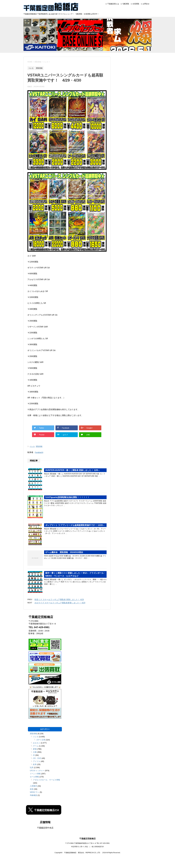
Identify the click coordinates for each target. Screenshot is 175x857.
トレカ (32, 446)
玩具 (31, 767)
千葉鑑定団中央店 (45, 828)
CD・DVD (37, 758)
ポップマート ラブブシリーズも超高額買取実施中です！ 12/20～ (75, 525)
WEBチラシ (34, 792)
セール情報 (34, 777)
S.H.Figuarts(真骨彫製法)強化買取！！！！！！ (67, 497)
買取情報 (39, 446)
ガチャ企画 (40, 740)
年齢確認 (33, 795)
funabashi (39, 452)
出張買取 (136, 4)
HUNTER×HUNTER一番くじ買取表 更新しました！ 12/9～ (72, 470)
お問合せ (146, 4)
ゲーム (35, 746)
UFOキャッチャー (37, 771)
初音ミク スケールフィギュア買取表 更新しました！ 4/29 (59, 599)
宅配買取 (125, 4)
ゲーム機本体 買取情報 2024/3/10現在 (64, 552)
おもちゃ (36, 743)
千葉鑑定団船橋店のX (46, 810)
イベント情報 (35, 774)
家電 (35, 749)
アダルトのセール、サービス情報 (46, 780)
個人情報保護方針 (98, 846)
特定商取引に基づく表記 (79, 846)
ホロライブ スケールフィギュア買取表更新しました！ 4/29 (59, 603)
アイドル (36, 761)
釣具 (35, 764)
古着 (35, 752)
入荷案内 (33, 786)
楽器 (31, 789)
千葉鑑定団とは (113, 4)
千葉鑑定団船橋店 (87, 838)
